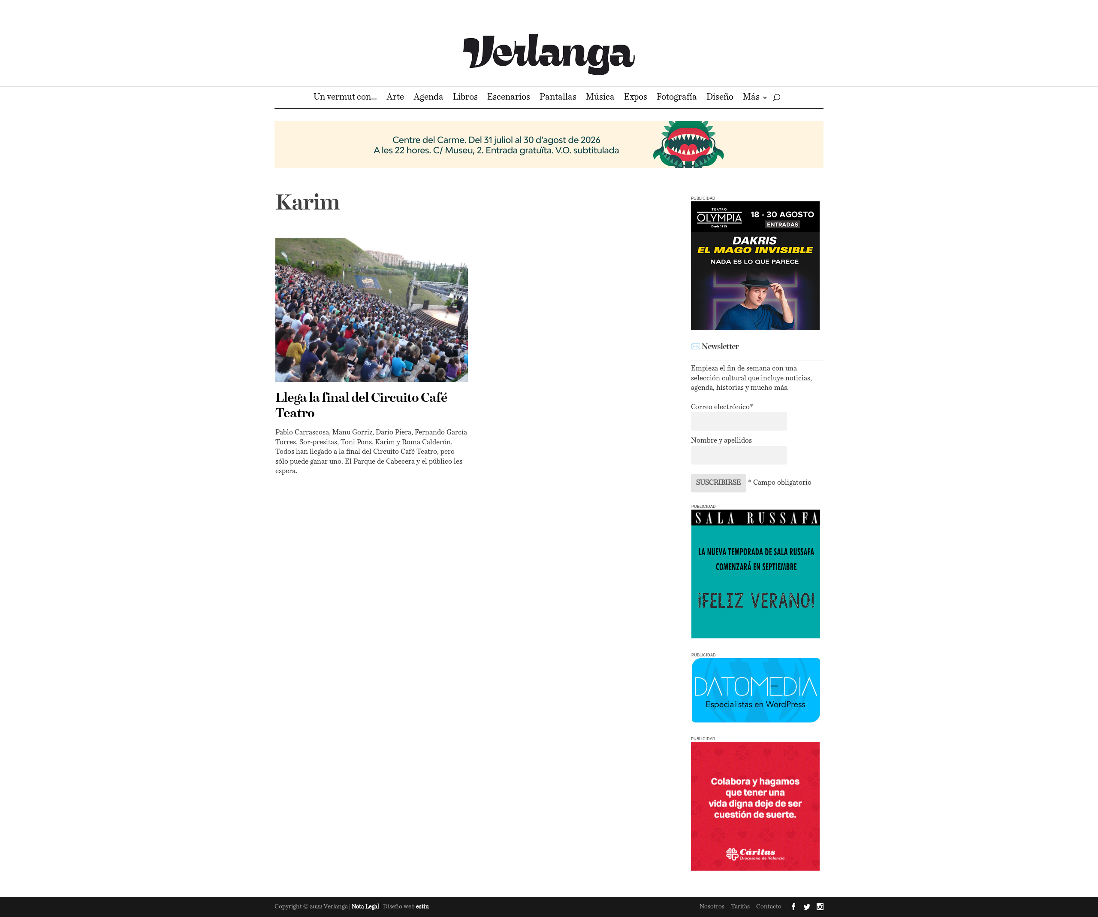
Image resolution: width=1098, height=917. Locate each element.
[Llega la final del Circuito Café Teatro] (371, 310)
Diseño (719, 98)
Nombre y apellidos (721, 440)
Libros (465, 98)
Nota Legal (366, 907)
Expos (635, 98)
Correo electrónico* (722, 407)
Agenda (428, 98)
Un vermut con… (345, 98)
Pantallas (558, 98)
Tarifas (740, 907)
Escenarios (508, 98)
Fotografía (677, 98)
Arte (395, 98)
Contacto (768, 907)
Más (751, 98)
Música (600, 98)
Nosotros (712, 907)
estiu (422, 907)
